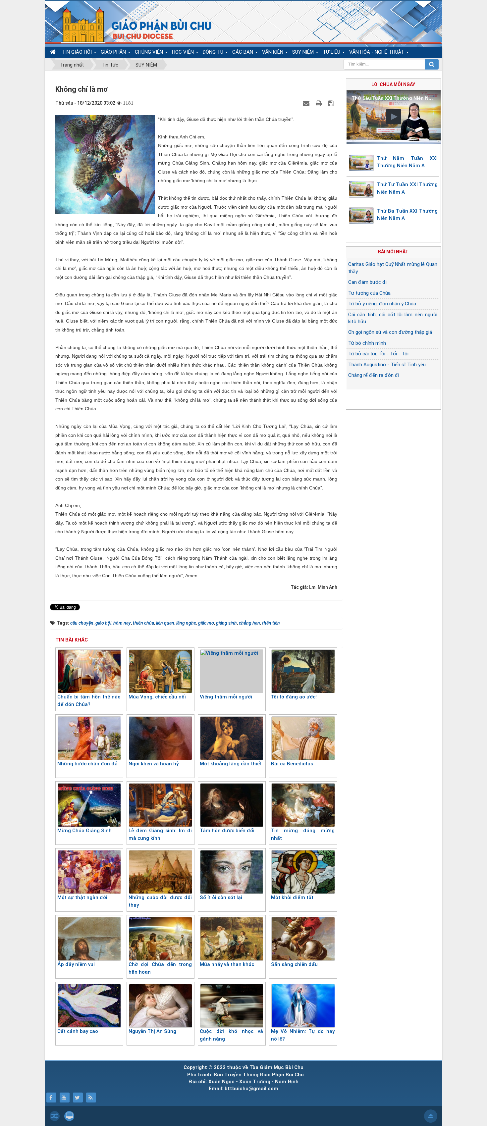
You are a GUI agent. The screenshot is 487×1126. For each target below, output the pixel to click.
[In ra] (320, 103)
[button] (393, 116)
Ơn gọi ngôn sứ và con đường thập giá (390, 332)
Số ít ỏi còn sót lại (221, 897)
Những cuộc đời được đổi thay (160, 901)
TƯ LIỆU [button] (332, 52)
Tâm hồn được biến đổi (227, 831)
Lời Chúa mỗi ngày (393, 84)
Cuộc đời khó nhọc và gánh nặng (231, 1035)
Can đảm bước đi (367, 282)
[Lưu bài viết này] (332, 103)
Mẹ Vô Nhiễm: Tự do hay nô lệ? (302, 1035)
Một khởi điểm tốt (292, 897)
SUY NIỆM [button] (303, 52)
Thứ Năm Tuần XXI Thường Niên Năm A (407, 162)
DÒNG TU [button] (214, 52)
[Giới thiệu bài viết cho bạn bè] (307, 103)
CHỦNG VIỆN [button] (149, 52)
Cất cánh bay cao (77, 1031)
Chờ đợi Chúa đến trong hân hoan (160, 968)
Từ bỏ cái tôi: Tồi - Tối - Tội (378, 354)
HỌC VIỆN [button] (183, 52)
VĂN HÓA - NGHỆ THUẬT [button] (377, 52)
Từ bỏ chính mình (367, 343)
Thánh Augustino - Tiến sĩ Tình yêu (387, 365)
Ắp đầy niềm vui (76, 964)
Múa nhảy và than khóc (227, 964)
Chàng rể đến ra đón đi (373, 375)
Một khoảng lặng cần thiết (231, 764)
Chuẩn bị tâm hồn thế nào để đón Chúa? (89, 700)
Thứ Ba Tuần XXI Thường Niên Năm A (407, 215)
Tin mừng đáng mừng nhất (302, 834)
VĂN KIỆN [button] (273, 52)
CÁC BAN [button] (243, 52)
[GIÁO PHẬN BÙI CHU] (132, 25)
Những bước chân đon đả (87, 764)
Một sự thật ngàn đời (82, 897)
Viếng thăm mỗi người (226, 697)
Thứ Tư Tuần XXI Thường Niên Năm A (407, 188)
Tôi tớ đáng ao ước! (294, 697)
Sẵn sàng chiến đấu (294, 964)
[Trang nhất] (54, 52)
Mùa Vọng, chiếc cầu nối (157, 697)
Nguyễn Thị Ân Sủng (152, 1031)
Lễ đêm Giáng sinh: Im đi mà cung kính (160, 834)
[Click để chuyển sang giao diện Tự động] (55, 1116)
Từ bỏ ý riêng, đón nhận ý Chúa (382, 304)
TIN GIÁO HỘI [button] (77, 52)
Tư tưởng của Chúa (369, 293)
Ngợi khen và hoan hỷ (154, 764)
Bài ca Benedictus (292, 764)
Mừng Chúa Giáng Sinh (84, 831)
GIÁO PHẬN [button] (114, 52)
